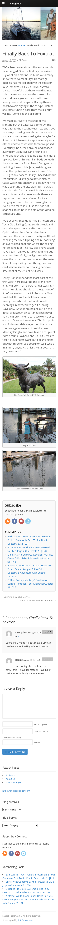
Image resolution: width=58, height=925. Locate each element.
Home (21, 45)
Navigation (15, 3)
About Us (10, 778)
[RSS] (8, 521)
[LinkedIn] (28, 521)
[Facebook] (15, 521)
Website (37, 742)
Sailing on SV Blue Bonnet (16, 596)
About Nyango (13, 782)
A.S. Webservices (25, 920)
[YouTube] (22, 521)
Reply (46, 632)
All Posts (23, 60)
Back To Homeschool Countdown (37, 600)
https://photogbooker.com (16, 790)
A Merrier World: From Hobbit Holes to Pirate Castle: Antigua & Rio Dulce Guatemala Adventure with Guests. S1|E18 (28, 899)
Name (41, 724)
